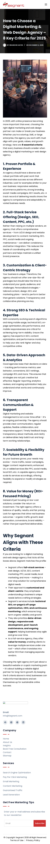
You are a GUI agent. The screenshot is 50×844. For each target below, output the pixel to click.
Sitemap (7, 755)
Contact (7, 752)
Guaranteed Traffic (12, 790)
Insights (7, 745)
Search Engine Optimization (17, 772)
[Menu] (46, 4)
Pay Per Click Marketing (15, 777)
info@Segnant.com (12, 715)
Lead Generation (11, 794)
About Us (7, 742)
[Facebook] (5, 722)
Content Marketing (12, 785)
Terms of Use (16, 840)
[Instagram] (17, 722)
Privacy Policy (33, 840)
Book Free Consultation (14, 748)
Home (6, 738)
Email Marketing (11, 781)
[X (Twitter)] (11, 722)
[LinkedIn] (23, 722)
